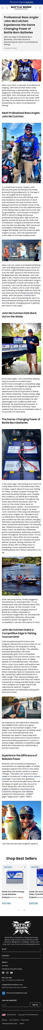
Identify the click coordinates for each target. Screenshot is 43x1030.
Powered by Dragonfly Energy (12, 969)
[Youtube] (11, 972)
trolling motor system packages (21, 777)
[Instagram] (7, 972)
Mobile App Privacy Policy (9, 1023)
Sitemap (4, 1020)
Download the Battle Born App (16, 993)
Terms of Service (14, 1020)
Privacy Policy (25, 1020)
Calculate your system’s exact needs (20, 775)
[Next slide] (24, 910)
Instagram (16, 791)
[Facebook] (3, 972)
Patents (22, 1023)
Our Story (5, 966)
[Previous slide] (19, 910)
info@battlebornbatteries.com (12, 985)
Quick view (6, 903)
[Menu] (2, 8)
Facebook (6, 791)
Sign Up (35, 1005)
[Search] (7, 8)
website (29, 791)
